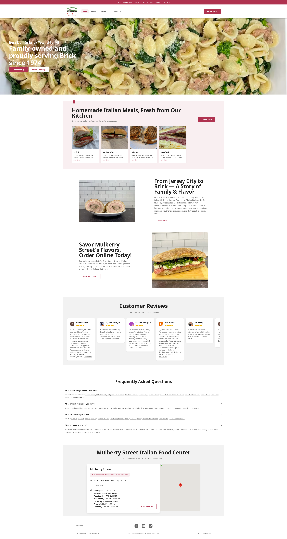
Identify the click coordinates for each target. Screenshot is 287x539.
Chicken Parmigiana (156, 395)
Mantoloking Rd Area (205, 429)
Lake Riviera (192, 429)
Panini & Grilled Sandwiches (123, 408)
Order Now (166, 2)
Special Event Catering (177, 419)
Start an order (147, 506)
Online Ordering (104, 419)
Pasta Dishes (107, 408)
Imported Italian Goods (173, 408)
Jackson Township (180, 429)
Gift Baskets (163, 419)
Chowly (208, 534)
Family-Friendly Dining (133, 419)
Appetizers (187, 408)
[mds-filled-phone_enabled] (150, 526)
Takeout (81, 419)
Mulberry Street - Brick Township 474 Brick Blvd (109, 475)
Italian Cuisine (77, 408)
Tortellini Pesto (78, 397)
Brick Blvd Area (139, 429)
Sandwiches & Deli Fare (92, 408)
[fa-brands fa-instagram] (143, 526)
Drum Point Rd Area (165, 429)
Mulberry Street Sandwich (174, 395)
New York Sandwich (192, 395)
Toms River (95, 432)
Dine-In (74, 419)
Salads (137, 408)
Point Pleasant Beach (80, 432)
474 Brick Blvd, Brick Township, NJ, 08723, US (110, 480)
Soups (161, 408)
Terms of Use (81, 533)
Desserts (195, 408)
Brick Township (151, 429)
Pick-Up (87, 419)
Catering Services (117, 419)
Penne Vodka (205, 395)
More (116, 11)
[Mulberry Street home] (72, 11)
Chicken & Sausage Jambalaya (136, 395)
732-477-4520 (99, 485)
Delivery (94, 419)
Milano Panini (90, 395)
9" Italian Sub (101, 395)
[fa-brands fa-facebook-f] (136, 526)
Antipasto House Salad (115, 395)
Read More (88, 357)
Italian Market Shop (150, 419)
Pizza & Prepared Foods (149, 408)
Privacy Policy (94, 533)
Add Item (77, 160)
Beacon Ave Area (126, 429)
